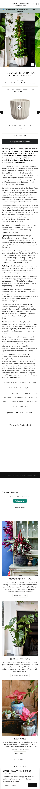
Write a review (20, 501)
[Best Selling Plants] (20, 548)
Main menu (19, 760)
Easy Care (20, 753)
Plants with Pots (20, 675)
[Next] (38, 112)
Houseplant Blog (8, 359)
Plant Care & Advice (20, 393)
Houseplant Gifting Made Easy (20, 397)
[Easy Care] (20, 708)
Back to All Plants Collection (21, 475)
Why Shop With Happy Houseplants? (20, 388)
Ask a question (20, 406)
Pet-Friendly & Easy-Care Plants (20, 402)
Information (19, 766)
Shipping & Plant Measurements (20, 383)
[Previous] (1, 112)
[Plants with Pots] (20, 628)
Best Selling (20, 595)
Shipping (17, 83)
